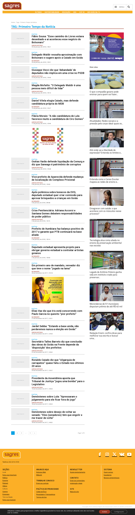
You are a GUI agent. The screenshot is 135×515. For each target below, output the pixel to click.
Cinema (5, 491)
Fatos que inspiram (9, 500)
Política (34, 34)
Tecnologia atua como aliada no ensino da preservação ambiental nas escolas (106, 242)
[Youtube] (129, 454)
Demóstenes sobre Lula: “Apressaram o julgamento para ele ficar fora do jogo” (54, 398)
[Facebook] (100, 454)
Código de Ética (41, 491)
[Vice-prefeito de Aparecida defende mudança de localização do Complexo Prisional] (20, 179)
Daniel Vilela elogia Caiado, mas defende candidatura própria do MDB (55, 102)
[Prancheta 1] (48, 153)
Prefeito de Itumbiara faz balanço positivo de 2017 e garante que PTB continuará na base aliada (58, 231)
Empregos (6, 494)
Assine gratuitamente (77, 472)
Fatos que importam (10, 475)
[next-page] (34, 433)
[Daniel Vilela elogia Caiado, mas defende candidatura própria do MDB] (20, 103)
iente (109, 475)
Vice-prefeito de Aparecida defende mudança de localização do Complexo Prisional (57, 178)
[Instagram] (107, 454)
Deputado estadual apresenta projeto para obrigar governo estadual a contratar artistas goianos (58, 250)
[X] (114, 454)
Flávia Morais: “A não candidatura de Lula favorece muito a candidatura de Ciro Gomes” (58, 117)
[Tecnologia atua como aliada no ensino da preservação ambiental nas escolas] (107, 229)
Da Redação (35, 61)
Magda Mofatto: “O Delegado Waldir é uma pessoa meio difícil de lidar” (56, 87)
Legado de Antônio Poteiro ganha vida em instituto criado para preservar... (106, 274)
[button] (128, 7)
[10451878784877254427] (48, 303)
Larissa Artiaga (37, 45)
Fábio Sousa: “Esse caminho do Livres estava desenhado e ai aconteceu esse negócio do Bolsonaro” (58, 39)
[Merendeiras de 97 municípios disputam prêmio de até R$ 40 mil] (107, 292)
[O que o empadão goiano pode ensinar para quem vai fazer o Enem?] (107, 80)
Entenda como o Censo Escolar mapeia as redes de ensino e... (104, 180)
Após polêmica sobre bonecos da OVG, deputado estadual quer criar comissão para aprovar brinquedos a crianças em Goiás (57, 195)
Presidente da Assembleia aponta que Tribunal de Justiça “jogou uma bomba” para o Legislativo (58, 381)
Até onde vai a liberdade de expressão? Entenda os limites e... (106, 151)
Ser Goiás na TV (93, 71)
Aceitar (104, 512)
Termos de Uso (41, 497)
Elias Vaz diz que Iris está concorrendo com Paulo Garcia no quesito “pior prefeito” (57, 312)
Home (13, 22)
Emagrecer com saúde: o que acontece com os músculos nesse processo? (105, 211)
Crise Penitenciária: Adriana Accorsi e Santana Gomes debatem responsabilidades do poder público (57, 213)
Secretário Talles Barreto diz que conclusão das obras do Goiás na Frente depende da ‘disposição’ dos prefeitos (57, 344)
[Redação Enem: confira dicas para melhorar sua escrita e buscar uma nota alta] (107, 321)
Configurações (119, 512)
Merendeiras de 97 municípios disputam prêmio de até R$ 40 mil (106, 305)
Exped (106, 475)
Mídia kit (39, 475)
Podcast (5, 483)
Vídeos (5, 486)
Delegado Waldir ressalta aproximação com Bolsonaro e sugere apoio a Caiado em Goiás (57, 56)
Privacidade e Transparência (45, 494)
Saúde (91, 187)
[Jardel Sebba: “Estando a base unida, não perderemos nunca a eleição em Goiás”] (20, 328)
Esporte (5, 480)
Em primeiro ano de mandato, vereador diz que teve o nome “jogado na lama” (56, 267)
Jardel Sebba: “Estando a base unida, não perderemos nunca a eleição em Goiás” (55, 328)
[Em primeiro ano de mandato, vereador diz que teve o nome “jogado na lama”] (20, 267)
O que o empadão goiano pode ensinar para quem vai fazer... (104, 93)
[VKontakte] (122, 454)
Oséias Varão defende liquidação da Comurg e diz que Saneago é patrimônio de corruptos (58, 163)
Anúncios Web (41, 472)
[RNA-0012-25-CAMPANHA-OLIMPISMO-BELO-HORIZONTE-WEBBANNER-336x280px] (107, 60)
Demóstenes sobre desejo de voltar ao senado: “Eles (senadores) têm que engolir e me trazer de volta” (57, 415)
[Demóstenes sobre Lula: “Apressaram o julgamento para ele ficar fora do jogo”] (20, 399)
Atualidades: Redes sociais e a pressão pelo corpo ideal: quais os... (106, 122)
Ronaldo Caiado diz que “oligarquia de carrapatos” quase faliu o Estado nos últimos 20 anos (58, 363)
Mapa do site (74, 491)
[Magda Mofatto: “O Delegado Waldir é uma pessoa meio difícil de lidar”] (20, 87)
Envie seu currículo (42, 483)
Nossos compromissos (111, 478)
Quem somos (108, 472)
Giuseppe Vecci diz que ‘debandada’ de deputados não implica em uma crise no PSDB (58, 71)
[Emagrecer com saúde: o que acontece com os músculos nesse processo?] (107, 197)
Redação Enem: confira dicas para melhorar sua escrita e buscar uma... (106, 335)
